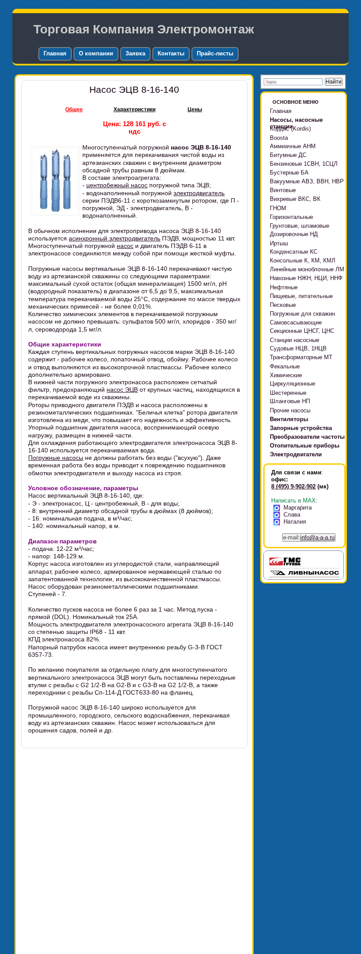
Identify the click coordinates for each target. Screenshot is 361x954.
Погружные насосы (55, 457)
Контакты (171, 53)
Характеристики (134, 109)
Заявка (135, 53)
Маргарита (297, 507)
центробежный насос (116, 185)
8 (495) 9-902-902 (293, 486)
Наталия (294, 521)
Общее (74, 109)
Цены (195, 109)
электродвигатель (199, 193)
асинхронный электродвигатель (114, 238)
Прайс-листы (215, 53)
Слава (292, 514)
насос (125, 245)
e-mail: (309, 537)
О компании (96, 53)
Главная (55, 53)
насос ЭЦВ (122, 389)
